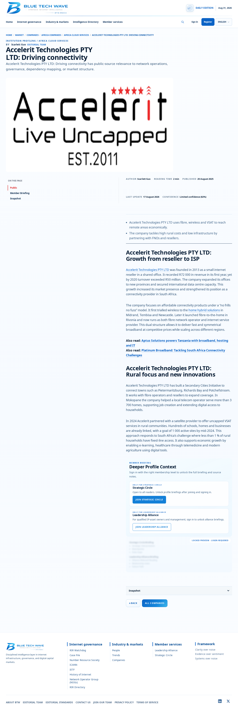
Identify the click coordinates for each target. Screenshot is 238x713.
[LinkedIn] (220, 701)
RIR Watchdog (78, 650)
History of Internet (80, 674)
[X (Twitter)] (228, 701)
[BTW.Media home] (37, 8)
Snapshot (134, 590)
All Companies (154, 603)
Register (208, 22)
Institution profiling (21, 40)
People (116, 650)
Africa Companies (51, 35)
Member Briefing (19, 193)
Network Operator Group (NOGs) (84, 681)
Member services (112, 21)
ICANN (73, 664)
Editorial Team (33, 702)
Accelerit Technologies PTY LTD (148, 270)
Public (13, 187)
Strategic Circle (163, 655)
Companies (33, 35)
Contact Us (83, 702)
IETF (72, 669)
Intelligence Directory (85, 21)
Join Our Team (102, 702)
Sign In (194, 22)
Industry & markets (57, 21)
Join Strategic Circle (149, 499)
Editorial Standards (59, 702)
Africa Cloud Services (76, 35)
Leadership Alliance (166, 650)
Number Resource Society (84, 660)
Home (9, 21)
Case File (75, 655)
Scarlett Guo (144, 178)
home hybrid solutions (204, 310)
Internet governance (29, 21)
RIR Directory (77, 687)
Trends (116, 655)
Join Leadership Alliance (152, 526)
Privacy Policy (124, 702)
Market (19, 35)
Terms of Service (147, 702)
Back (133, 603)
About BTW (13, 702)
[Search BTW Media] (182, 22)
